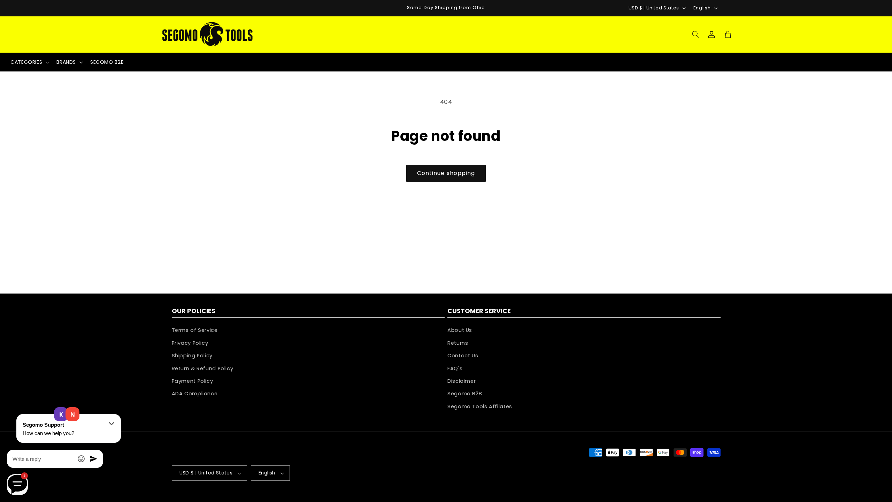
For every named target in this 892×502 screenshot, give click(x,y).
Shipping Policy (192, 355)
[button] (695, 34)
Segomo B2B (464, 393)
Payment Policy (192, 381)
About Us (459, 330)
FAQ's (454, 368)
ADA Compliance (195, 393)
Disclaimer (461, 381)
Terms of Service (195, 330)
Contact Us (462, 355)
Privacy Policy (190, 343)
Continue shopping (446, 173)
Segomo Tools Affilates (479, 406)
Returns (457, 343)
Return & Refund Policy (202, 368)
